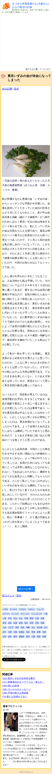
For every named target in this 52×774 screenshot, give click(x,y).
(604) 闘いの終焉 (10, 685)
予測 (26, 618)
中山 (15, 618)
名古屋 (39, 627)
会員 (15, 623)
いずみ (5, 609)
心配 (33, 637)
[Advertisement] (26, 39)
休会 (4, 623)
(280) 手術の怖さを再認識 (15, 693)
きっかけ (13, 609)
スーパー (6, 614)
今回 (37, 618)
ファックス (25, 614)
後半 (15, 637)
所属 (44, 637)
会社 (26, 623)
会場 (20, 623)
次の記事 (7, 88)
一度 (4, 618)
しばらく (31, 609)
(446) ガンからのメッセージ (16, 689)
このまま (22, 609)
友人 (33, 627)
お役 (4, 637)
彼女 (10, 637)
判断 (28, 627)
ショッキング (36, 614)
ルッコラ (15, 614)
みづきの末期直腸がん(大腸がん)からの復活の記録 (30, 5)
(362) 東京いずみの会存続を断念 (18, 678)
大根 (15, 632)
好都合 (21, 632)
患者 (39, 637)
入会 (4, 627)
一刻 (45, 614)
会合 (10, 623)
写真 (17, 627)
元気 (37, 623)
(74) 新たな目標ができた (14, 696)
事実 (31, 618)
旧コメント (8, 595)
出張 (22, 627)
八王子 (10, 627)
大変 (10, 632)
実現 (33, 632)
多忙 (4, 632)
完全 (28, 632)
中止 (20, 618)
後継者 (21, 637)
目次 (16, 88)
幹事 (39, 632)
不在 (10, 618)
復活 (28, 637)
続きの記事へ (26, 589)
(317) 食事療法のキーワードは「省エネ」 (23, 682)
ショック (40, 609)
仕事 (42, 618)
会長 (31, 623)
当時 (44, 632)
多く (46, 627)
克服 (42, 623)
